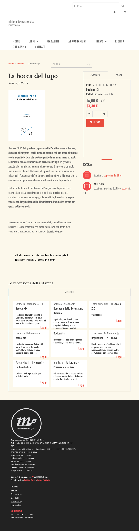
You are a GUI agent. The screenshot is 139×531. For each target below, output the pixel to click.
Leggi (44, 327)
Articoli (69, 292)
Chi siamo (14, 487)
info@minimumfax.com (25, 518)
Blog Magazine (16, 494)
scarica (125, 188)
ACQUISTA (95, 122)
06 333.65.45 (16, 515)
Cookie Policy (16, 505)
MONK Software (42, 477)
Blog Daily (15, 498)
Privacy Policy (16, 502)
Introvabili (20, 64)
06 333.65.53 (29, 515)
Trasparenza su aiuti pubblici (22, 471)
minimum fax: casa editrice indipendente (21, 23)
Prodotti (11, 64)
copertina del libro (113, 175)
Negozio (14, 491)
